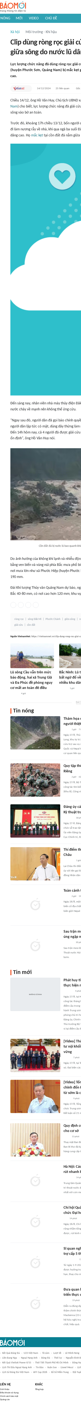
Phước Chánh (52, 619)
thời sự (58, 1358)
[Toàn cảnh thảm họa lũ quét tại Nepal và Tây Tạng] (35, 904)
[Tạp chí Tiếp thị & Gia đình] (65, 1219)
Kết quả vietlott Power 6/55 (16, 1362)
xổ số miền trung (60, 1372)
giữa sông (70, 619)
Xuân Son (52, 1367)
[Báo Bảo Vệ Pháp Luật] (66, 1137)
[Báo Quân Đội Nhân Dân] (69, 818)
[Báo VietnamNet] (19, 88)
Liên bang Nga (9, 1358)
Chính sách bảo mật (9, 1396)
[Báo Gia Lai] (70, 1260)
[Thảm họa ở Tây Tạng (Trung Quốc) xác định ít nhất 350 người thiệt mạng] (35, 732)
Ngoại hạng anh (29, 1358)
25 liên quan (62, 88)
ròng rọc (19, 619)
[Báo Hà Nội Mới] (14, 694)
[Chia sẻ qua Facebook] (13, 605)
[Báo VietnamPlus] (69, 861)
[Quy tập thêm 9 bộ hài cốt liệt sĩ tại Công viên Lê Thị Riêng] (35, 780)
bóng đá (45, 1358)
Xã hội (15, 32)
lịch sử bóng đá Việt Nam (15, 1372)
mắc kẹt (37, 135)
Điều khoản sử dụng (9, 1393)
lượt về (57, 1353)
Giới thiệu (4, 1389)
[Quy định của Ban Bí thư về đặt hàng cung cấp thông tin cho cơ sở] (35, 1140)
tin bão (39, 1367)
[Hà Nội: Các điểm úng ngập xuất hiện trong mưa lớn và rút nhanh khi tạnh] (35, 1180)
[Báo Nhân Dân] (67, 1058)
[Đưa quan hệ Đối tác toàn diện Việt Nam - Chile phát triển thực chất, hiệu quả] (35, 1303)
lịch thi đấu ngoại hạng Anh (17, 1367)
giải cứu (18, 625)
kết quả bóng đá (11, 1353)
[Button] (27, 88)
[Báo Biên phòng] (68, 991)
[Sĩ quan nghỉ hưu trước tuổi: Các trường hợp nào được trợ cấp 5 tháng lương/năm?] (35, 1262)
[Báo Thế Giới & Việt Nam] (67, 1301)
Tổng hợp (39, 1389)
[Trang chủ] (13, 7)
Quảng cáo (5, 1399)
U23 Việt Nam (31, 1353)
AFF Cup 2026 (40, 1372)
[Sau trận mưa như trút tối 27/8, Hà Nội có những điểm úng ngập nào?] (35, 945)
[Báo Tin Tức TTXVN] (66, 729)
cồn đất (31, 625)
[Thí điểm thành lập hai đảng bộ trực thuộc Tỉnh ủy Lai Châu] (35, 863)
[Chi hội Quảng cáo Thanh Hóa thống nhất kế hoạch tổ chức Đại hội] (35, 1221)
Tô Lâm (45, 1353)
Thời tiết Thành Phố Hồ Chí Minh (51, 1362)
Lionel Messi (67, 1367)
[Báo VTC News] (68, 943)
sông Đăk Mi (34, 619)
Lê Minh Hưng (72, 1353)
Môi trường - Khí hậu (41, 32)
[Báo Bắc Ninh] (63, 688)
